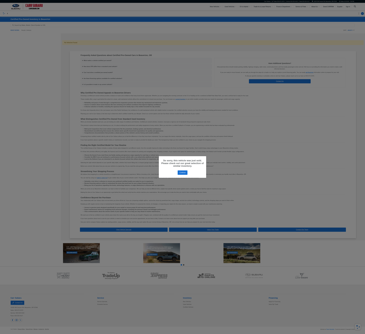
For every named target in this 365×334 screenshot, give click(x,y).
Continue (182, 172)
